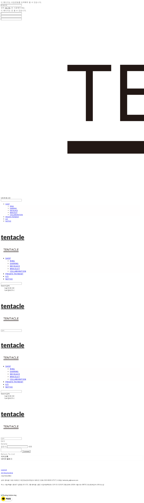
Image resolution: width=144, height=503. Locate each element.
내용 (30, 446)
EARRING (13, 208)
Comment (26, 451)
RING (12, 206)
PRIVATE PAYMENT (12, 217)
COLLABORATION (16, 215)
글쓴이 (3, 446)
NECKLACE (14, 210)
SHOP (7, 204)
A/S (6, 219)
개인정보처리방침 (7, 473)
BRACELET (13, 212)
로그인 (8, 7)
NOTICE (8, 221)
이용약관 (4, 470)
